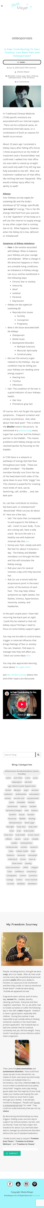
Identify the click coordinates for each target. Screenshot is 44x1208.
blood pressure (15, 822)
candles (14, 843)
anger (26, 790)
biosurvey (12, 818)
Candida (35, 839)
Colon (9, 871)
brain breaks (29, 831)
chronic (23, 859)
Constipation (12, 875)
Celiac (11, 851)
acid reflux (18, 778)
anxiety (8, 798)
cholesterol (12, 859)
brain (19, 831)
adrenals (28, 782)
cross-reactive (31, 879)
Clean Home (17, 863)
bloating (32, 818)
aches (8, 778)
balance (24, 806)
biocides (31, 814)
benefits (12, 814)
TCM (24, 78)
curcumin (10, 883)
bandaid (33, 806)
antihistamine (21, 794)
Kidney (34, 76)
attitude (31, 802)
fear (29, 76)
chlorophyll (32, 855)
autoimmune (12, 806)
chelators (10, 855)
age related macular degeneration (22, 786)
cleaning (28, 863)
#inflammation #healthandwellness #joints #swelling (22, 772)
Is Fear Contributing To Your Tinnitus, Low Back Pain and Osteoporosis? (22, 52)
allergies (17, 790)
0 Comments (23, 82)
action (27, 778)
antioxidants (34, 794)
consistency (31, 871)
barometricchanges (14, 810)
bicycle (22, 814)
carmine (24, 847)
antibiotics (8, 794)
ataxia (11, 802)
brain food (8, 835)
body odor (33, 826)
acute (35, 778)
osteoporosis (14, 78)
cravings (10, 879)
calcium (18, 839)
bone (18, 76)
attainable (21, 802)
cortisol (23, 875)
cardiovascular (12, 847)
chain (33, 851)
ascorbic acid (19, 798)
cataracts (34, 847)
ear (24, 76)
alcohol (8, 790)
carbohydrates (26, 843)
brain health (20, 835)
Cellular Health (22, 851)
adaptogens (17, 782)
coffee (25, 867)
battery (34, 810)
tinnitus (30, 78)
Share (22, 62)
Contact (13, 1153)
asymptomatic (33, 798)
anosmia (35, 790)
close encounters (13, 867)
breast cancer (33, 835)
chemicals (21, 855)
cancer (26, 839)
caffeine (8, 839)
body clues (21, 826)
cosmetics (33, 875)
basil (26, 810)
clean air (32, 859)
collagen (34, 867)
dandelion (21, 883)
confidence (19, 871)
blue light (10, 826)
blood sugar (29, 822)
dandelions (32, 883)
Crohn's (19, 879)
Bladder (11, 76)
